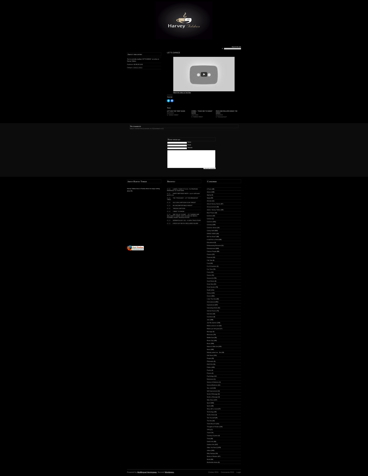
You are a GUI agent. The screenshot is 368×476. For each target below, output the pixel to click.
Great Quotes (211, 287)
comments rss (148, 128)
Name (189, 142)
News (208, 349)
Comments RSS (227, 472)
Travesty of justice (212, 435)
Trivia (208, 438)
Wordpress (169, 472)
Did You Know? (211, 236)
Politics (209, 367)
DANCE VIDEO (137, 67)
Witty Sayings (211, 453)
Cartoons (209, 221)
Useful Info (210, 441)
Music (208, 343)
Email (189, 145)
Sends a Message (212, 397)
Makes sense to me (213, 325)
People (209, 358)
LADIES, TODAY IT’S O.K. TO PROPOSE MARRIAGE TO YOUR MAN (182, 189)
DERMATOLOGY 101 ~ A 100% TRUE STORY (184, 220)
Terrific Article (211, 415)
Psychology (210, 376)
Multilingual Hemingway (147, 472)
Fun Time (210, 269)
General (209, 278)
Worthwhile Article (212, 462)
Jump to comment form (136, 128)
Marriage (209, 331)
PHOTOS (209, 364)
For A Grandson (211, 266)
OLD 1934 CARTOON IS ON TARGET (181, 202)
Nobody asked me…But (214, 352)
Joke (208, 319)
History (209, 293)
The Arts (209, 420)
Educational (210, 242)
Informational (211, 302)
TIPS (208, 429)
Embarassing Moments (214, 245)
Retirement (210, 379)
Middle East (210, 337)
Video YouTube (211, 447)
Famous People (211, 251)
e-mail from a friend (213, 239)
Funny (209, 272)
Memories (210, 334)
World (208, 459)
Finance (209, 254)
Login (238, 472)
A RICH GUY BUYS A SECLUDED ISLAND (182, 223)
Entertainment (211, 248)
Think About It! (211, 423)
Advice (209, 192)
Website (190, 147)
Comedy (209, 224)
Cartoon (209, 218)
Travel (209, 432)
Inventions (210, 316)
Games (209, 275)
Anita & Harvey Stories (213, 204)
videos (209, 450)
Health (209, 290)
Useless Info (210, 444)
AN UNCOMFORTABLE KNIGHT (179, 205)
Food (208, 263)
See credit (210, 388)
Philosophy (210, 361)
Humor (209, 296)
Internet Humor (211, 311)
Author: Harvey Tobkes (214, 210)
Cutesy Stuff (210, 230)
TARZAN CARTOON (176, 208)
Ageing (209, 195)
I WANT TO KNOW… (176, 211)
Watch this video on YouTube (182, 92)
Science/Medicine (212, 385)
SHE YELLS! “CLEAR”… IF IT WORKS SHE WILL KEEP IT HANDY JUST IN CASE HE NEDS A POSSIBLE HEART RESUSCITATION (183, 216)
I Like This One (211, 299)
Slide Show (210, 400)
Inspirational (210, 305)
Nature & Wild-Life (212, 346)
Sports (209, 406)
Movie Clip (210, 340)
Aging (208, 198)
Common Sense (212, 227)
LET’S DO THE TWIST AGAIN (176, 111)
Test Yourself (211, 418)
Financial (209, 257)
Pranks (209, 370)
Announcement (211, 207)
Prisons (209, 373)
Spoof (208, 403)
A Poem (209, 189)
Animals (209, 201)
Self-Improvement (212, 391)
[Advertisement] (150, 222)
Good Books (210, 281)
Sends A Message (212, 394)
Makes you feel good (213, 328)
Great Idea (210, 284)
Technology (210, 412)
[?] (152, 128)
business (209, 215)
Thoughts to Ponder (213, 426)
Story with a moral (212, 409)
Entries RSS (213, 472)
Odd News (210, 355)
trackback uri (158, 128)
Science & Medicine (213, 382)
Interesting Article (212, 308)
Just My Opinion (212, 322)
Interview (209, 314)
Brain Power (210, 213)
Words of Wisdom (212, 456)
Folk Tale (209, 260)
